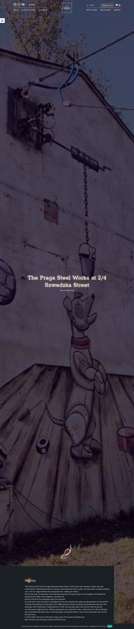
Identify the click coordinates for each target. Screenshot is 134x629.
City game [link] (43, 10)
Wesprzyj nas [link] (107, 5)
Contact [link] (32, 5)
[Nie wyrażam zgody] (132, 626)
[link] (2, 20)
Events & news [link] (28, 10)
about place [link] (105, 10)
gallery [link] (117, 10)
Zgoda (110, 626)
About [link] (15, 10)
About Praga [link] (91, 10)
